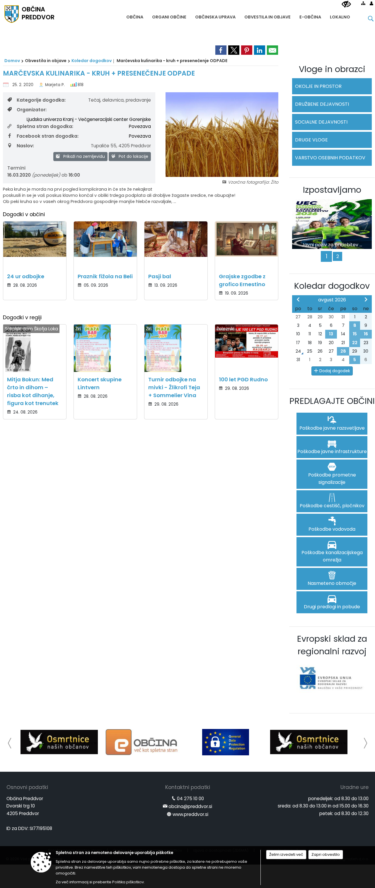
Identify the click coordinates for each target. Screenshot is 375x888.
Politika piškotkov (128, 882)
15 (355, 334)
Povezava (140, 126)
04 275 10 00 (190, 798)
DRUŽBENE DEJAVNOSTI (322, 104)
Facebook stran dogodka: (48, 136)
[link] (221, 50)
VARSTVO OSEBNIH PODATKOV (330, 157)
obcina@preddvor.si (190, 806)
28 (343, 351)
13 (331, 334)
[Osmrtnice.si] (59, 742)
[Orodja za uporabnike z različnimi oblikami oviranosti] (346, 4)
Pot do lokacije (132, 156)
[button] (9, 743)
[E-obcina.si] (142, 742)
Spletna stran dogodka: (45, 126)
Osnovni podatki (27, 787)
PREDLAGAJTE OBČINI (332, 401)
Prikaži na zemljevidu (83, 156)
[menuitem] (135, 16)
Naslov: (25, 146)
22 (354, 343)
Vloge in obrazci (332, 69)
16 (366, 334)
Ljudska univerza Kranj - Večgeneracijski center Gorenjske (89, 119)
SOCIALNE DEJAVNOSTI (321, 122)
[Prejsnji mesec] (298, 299)
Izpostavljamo (332, 190)
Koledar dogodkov (91, 61)
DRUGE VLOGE (311, 139)
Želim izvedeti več (286, 854)
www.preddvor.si (190, 814)
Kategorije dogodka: (41, 100)
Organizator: (32, 110)
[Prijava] (371, 3)
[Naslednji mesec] (366, 299)
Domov (12, 61)
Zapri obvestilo (325, 854)
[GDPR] (225, 742)
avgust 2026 (332, 299)
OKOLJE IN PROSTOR (318, 86)
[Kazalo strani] (363, 3)
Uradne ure (354, 787)
